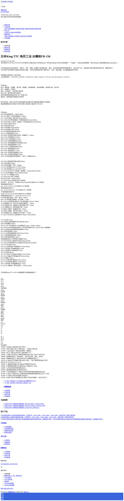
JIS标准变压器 (8, 428)
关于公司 (4, 436)
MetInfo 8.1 (11, 492)
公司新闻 (7, 390)
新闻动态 (7, 49)
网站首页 (7, 25)
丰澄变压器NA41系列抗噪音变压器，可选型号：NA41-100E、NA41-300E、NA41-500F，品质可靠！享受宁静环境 (37, 417)
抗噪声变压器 (8, 430)
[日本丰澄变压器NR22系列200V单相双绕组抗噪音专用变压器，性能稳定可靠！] (27, 419)
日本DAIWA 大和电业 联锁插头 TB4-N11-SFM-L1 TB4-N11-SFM (24, 405)
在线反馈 (7, 442)
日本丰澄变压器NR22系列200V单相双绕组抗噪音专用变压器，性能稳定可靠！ (78, 419)
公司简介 (7, 440)
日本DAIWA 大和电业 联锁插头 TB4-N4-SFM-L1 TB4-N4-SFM (24, 404)
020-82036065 (5, 12)
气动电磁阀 (8, 427)
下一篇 (17, 383)
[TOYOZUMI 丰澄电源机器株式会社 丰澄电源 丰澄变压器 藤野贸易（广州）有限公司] (62, 2)
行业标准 (7, 396)
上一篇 (20, 381)
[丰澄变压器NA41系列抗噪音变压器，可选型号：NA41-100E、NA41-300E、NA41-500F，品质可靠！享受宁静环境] (38, 415)
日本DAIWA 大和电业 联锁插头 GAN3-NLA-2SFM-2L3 (21, 407)
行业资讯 (7, 392)
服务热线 (4, 10)
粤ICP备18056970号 (7, 488)
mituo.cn (26, 492)
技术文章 (7, 51)
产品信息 (4, 423)
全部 (5, 28)
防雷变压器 (8, 432)
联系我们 (7, 444)
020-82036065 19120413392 (9, 464)
